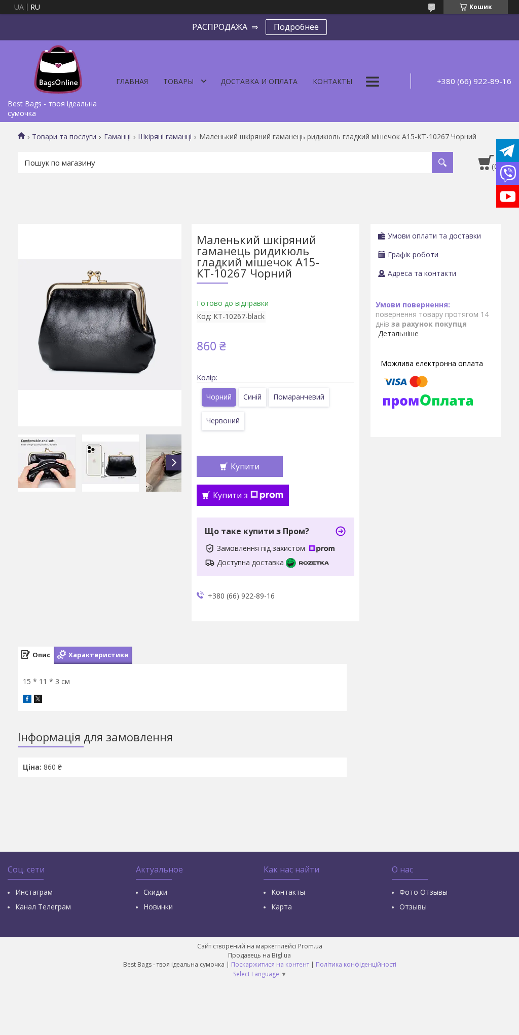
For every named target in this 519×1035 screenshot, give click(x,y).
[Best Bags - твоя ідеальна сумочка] (58, 67)
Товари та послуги (64, 136)
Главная (132, 81)
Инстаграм (34, 892)
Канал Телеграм (43, 906)
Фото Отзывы (423, 892)
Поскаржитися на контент (270, 964)
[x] (38, 700)
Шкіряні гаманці (165, 136)
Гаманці (117, 136)
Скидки (155, 892)
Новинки (158, 906)
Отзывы (413, 906)
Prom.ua (310, 946)
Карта (281, 906)
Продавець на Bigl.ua (259, 955)
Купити (245, 466)
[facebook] (27, 700)
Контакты (332, 81)
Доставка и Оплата (259, 81)
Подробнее (296, 26)
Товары (178, 81)
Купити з (230, 495)
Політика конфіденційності (356, 964)
